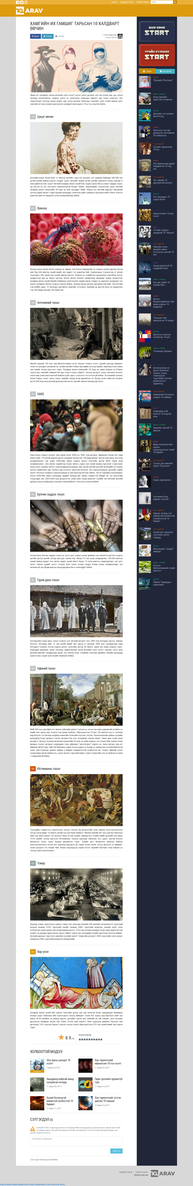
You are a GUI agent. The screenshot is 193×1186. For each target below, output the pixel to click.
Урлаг (155, 227)
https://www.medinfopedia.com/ (14, 1184)
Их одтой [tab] (167, 71)
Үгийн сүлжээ (142, 2)
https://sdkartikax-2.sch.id (40, 1184)
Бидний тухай (127, 2)
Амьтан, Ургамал (159, 94)
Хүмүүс (156, 77)
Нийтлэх (116, 1151)
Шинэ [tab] (149, 71)
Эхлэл (114, 2)
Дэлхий (156, 111)
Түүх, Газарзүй (158, 144)
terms (62, 1184)
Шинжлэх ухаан (159, 210)
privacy (56, 1184)
